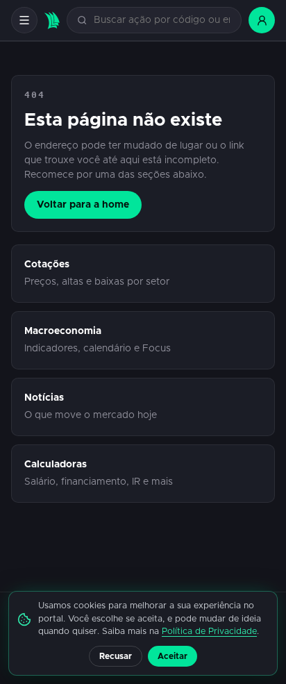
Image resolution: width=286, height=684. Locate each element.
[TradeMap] (52, 20)
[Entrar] (262, 20)
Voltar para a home (83, 205)
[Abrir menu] (24, 20)
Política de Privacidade (209, 631)
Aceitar (172, 656)
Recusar (115, 656)
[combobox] (161, 20)
